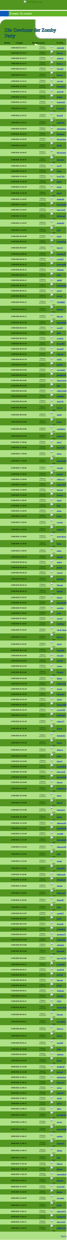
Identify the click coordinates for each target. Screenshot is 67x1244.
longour (60, 490)
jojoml (59, 689)
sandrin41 (60, 123)
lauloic (59, 985)
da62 (59, 230)
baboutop (60, 134)
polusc (59, 511)
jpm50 (59, 415)
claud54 (60, 365)
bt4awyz (60, 637)
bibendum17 (61, 880)
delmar (59, 678)
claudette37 (61, 254)
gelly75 (59, 1036)
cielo (58, 1158)
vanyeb (59, 296)
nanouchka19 (62, 766)
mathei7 (60, 474)
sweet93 (60, 328)
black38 (60, 115)
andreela (60, 58)
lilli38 (59, 333)
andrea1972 (61, 485)
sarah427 (60, 259)
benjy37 (60, 248)
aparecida (60, 951)
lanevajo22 (61, 210)
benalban (60, 579)
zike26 (59, 145)
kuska (59, 544)
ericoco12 (60, 1082)
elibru (59, 1109)
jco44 (59, 613)
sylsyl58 (60, 661)
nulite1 (59, 562)
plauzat (59, 782)
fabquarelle (61, 940)
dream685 (61, 344)
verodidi (60, 834)
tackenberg (61, 429)
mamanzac (61, 86)
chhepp (59, 1150)
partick (59, 567)
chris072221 (61, 684)
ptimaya (60, 750)
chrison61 (60, 694)
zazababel (60, 964)
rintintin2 (60, 945)
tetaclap (60, 468)
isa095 (59, 359)
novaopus (60, 1198)
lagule (59, 187)
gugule (59, 861)
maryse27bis (61, 958)
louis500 (60, 1043)
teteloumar (61, 715)
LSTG (59, 1001)
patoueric (60, 160)
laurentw (60, 1180)
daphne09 (60, 199)
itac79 (59, 166)
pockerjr (60, 309)
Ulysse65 (60, 69)
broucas (60, 53)
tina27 (59, 442)
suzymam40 (61, 264)
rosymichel (61, 370)
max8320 (60, 650)
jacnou (59, 666)
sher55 (59, 1060)
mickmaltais (61, 129)
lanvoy (59, 422)
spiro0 (59, 182)
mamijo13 (61, 436)
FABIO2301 (61, 1228)
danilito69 (61, 1067)
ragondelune (61, 242)
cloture (59, 597)
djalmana (60, 991)
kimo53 (59, 761)
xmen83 (60, 591)
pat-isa (59, 408)
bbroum (60, 316)
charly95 (60, 92)
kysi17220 (61, 176)
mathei (59, 817)
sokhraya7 (61, 479)
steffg (59, 907)
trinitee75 (60, 721)
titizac (59, 454)
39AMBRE (61, 302)
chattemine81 (62, 840)
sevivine (60, 495)
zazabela (60, 338)
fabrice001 (61, 868)
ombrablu (60, 48)
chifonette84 (61, 823)
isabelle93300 (62, 828)
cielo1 (59, 275)
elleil (58, 386)
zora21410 (61, 710)
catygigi (60, 81)
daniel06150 (61, 375)
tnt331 (59, 291)
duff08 (59, 280)
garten (59, 743)
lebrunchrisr (61, 139)
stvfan (59, 171)
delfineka (60, 270)
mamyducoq (61, 536)
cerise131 (60, 529)
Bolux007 (60, 900)
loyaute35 (60, 108)
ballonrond (61, 216)
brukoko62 (61, 102)
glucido (59, 886)
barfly (59, 236)
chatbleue (60, 396)
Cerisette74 (61, 1217)
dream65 (60, 349)
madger (60, 97)
